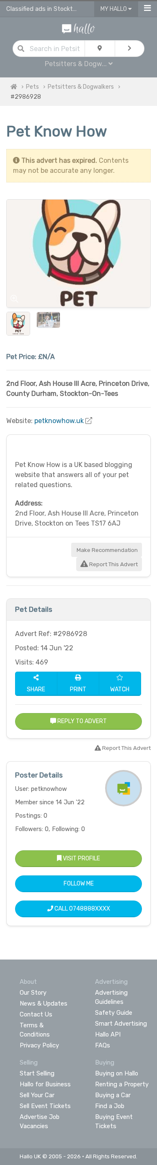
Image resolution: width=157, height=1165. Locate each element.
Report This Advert (113, 564)
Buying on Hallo (116, 1073)
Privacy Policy (39, 1045)
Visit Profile (81, 858)
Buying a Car (113, 1095)
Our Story (33, 992)
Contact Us (36, 1014)
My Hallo (114, 9)
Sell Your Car (37, 1095)
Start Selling (37, 1073)
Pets (32, 86)
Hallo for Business (45, 1084)
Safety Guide (113, 1012)
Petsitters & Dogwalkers (81, 86)
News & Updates (43, 1003)
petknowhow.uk (59, 421)
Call (81, 908)
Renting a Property (122, 1084)
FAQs (102, 1045)
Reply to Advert (81, 721)
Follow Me (79, 883)
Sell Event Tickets (45, 1106)
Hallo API (108, 1034)
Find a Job (109, 1106)
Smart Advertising (121, 1023)
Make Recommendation (106, 550)
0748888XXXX (89, 908)
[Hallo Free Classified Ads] (78, 28)
